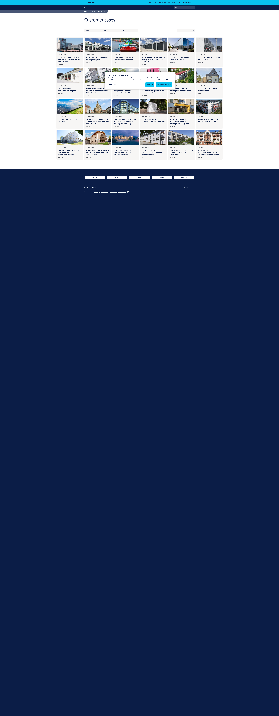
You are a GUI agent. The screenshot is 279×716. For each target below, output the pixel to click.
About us (116, 8)
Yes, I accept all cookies (164, 84)
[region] (140, 80)
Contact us (127, 8)
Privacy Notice (165, 79)
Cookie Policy (157, 79)
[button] (90, 8)
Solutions (86, 8)
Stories (106, 8)
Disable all (150, 84)
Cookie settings (112, 84)
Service (97, 8)
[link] (150, 2)
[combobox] (184, 7)
